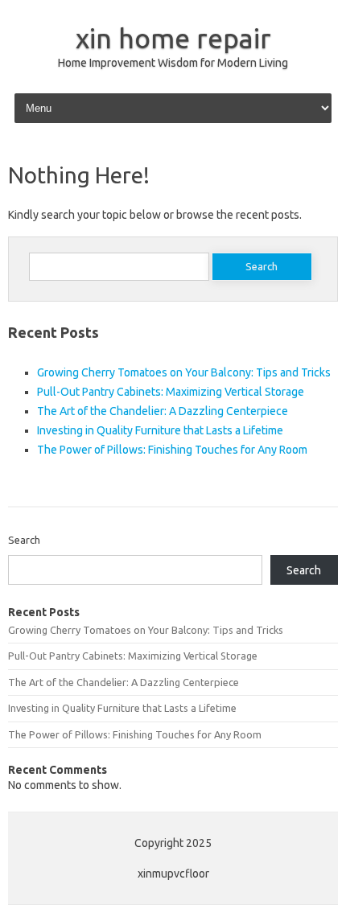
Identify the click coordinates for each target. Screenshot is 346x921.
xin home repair (173, 38)
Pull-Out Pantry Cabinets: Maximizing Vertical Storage (170, 391)
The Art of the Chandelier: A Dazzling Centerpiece (162, 411)
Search (24, 539)
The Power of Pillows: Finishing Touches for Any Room (172, 449)
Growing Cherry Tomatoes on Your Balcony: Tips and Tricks (184, 372)
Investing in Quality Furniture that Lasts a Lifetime (160, 430)
